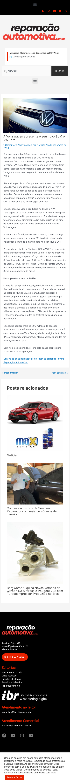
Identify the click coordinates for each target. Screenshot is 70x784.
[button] (35, 4)
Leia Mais (51, 772)
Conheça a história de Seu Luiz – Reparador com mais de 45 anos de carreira (32, 511)
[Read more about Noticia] (35, 423)
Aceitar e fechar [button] (14, 777)
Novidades (24, 145)
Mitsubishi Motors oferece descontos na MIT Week (34, 53)
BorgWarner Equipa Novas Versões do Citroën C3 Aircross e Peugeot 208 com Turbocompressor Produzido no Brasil (35, 590)
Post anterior (9, 373)
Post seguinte (60, 373)
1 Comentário (10, 145)
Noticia (12, 455)
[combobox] (26, 71)
